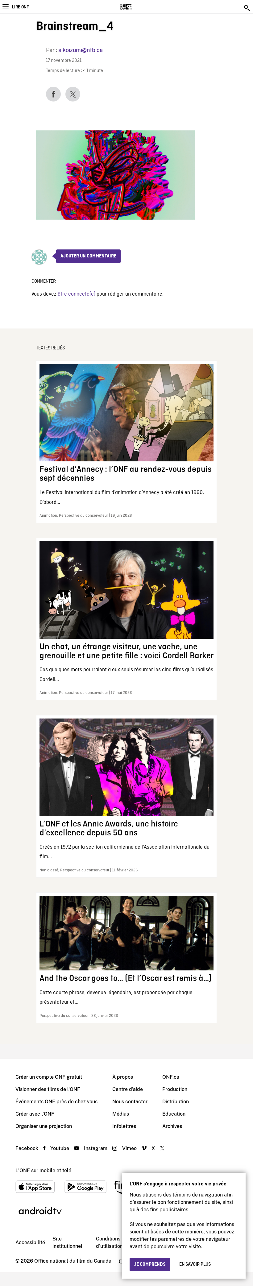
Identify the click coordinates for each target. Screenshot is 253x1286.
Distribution (175, 1102)
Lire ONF (20, 7)
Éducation (173, 1114)
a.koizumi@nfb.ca (80, 50)
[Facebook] (53, 94)
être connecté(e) (76, 294)
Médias (120, 1114)
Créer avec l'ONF (34, 1114)
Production (174, 1089)
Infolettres (124, 1126)
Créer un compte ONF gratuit (48, 1077)
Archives (172, 1126)
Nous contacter (129, 1102)
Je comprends (150, 1264)
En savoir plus (195, 1264)
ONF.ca (170, 1077)
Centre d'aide (127, 1089)
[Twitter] (72, 94)
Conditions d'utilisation (109, 1242)
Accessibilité (30, 1242)
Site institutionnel (67, 1242)
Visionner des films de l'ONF (47, 1089)
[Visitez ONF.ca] (136, 7)
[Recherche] (247, 8)
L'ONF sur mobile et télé (43, 1170)
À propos (122, 1077)
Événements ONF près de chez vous (56, 1102)
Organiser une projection (43, 1126)
